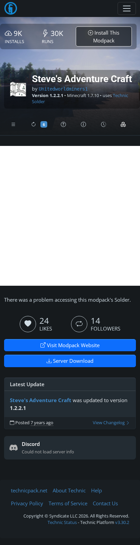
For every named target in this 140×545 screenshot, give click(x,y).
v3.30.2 (122, 522)
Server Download (72, 360)
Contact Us (105, 503)
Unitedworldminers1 (63, 89)
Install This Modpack (106, 36)
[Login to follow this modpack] (79, 324)
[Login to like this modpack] (28, 324)
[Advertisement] (70, 216)
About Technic (69, 490)
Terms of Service (68, 503)
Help (96, 490)
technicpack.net (29, 490)
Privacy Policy (27, 503)
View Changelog (109, 423)
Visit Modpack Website (73, 345)
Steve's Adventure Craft (40, 400)
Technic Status (62, 522)
